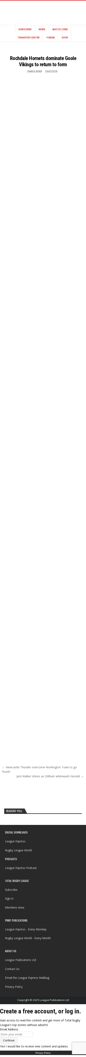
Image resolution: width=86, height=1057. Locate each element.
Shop (65, 37)
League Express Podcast (21, 868)
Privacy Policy (14, 987)
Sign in (9, 898)
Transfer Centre (29, 37)
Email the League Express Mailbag (27, 978)
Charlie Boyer (34, 71)
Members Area (14, 907)
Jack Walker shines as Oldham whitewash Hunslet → (50, 776)
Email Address (9, 1029)
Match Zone (60, 29)
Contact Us (12, 969)
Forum (51, 37)
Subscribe (25, 29)
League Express (15, 841)
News (42, 29)
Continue (9, 1040)
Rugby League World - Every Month (28, 938)
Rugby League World (18, 850)
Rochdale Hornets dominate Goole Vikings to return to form (43, 61)
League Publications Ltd (20, 960)
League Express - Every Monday (25, 929)
